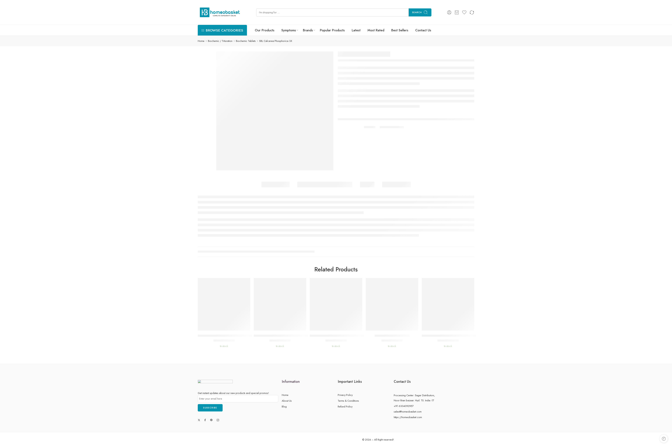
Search (417, 12)
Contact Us (423, 30)
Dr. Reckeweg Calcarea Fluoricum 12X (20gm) (283, 336)
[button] (214, 327)
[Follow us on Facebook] (205, 420)
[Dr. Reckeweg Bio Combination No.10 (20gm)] (336, 304)
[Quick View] (228, 327)
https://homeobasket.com (408, 417)
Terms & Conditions (348, 401)
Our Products (264, 30)
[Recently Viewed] (664, 439)
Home (201, 41)
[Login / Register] (449, 12)
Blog (284, 406)
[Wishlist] (221, 327)
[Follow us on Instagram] (217, 420)
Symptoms (288, 30)
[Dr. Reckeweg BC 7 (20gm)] (392, 304)
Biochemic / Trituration (220, 41)
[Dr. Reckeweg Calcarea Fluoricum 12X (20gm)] (280, 304)
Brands (308, 30)
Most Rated (376, 30)
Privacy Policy (345, 395)
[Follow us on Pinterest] (211, 420)
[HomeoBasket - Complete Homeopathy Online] (219, 12)
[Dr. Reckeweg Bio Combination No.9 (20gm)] (448, 304)
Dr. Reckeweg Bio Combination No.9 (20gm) (450, 336)
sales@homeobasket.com (408, 411)
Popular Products (332, 30)
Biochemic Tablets (246, 41)
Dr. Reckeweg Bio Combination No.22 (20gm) (227, 336)
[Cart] (456, 12)
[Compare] (235, 327)
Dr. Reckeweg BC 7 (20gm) (392, 336)
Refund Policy (345, 406)
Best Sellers (399, 30)
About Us (287, 401)
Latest (356, 30)
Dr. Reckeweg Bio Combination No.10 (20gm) (339, 336)
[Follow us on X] (199, 420)
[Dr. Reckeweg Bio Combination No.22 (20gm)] (224, 304)
